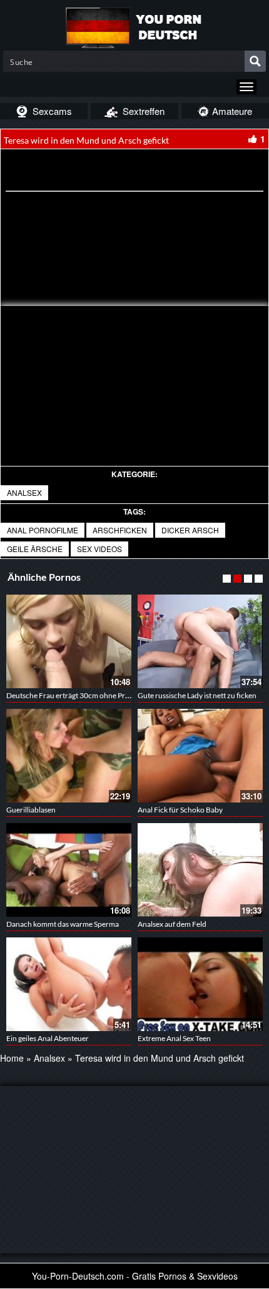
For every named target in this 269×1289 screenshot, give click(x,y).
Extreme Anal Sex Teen (174, 1038)
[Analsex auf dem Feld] (200, 870)
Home (12, 1058)
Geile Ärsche (35, 548)
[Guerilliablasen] (68, 756)
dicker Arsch (190, 530)
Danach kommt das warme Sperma (62, 924)
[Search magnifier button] (255, 61)
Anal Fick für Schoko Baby (180, 809)
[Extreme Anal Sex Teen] (200, 984)
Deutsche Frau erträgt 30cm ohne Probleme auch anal (94, 695)
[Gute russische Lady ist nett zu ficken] (200, 641)
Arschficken (120, 530)
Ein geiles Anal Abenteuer (47, 1038)
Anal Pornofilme (42, 530)
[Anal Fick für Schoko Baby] (200, 756)
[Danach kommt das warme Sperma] (68, 870)
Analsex (24, 492)
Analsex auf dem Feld (172, 924)
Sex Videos (99, 548)
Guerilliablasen (31, 809)
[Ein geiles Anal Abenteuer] (68, 984)
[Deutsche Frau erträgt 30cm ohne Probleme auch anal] (68, 641)
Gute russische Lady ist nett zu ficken (197, 695)
